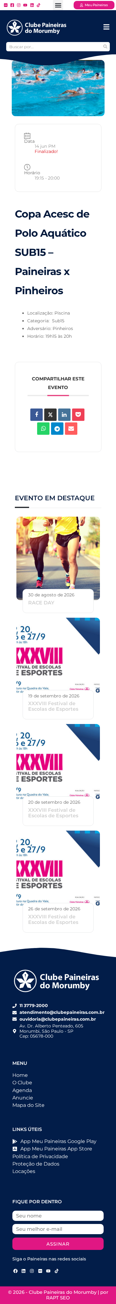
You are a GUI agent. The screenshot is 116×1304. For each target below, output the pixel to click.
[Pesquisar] (105, 46)
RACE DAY (41, 603)
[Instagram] (32, 1271)
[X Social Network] (50, 415)
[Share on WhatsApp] (43, 428)
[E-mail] (71, 428)
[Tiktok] (57, 1271)
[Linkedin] (64, 415)
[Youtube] (48, 1271)
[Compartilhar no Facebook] (36, 415)
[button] (58, 5)
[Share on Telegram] (57, 428)
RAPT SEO (58, 1298)
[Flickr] (40, 1271)
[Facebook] (15, 1271)
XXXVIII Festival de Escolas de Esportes (53, 706)
